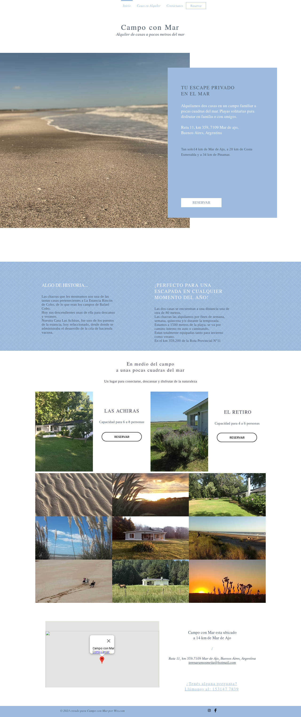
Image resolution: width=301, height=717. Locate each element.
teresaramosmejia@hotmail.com (212, 662)
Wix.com (119, 711)
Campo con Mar (150, 27)
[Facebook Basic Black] (215, 710)
